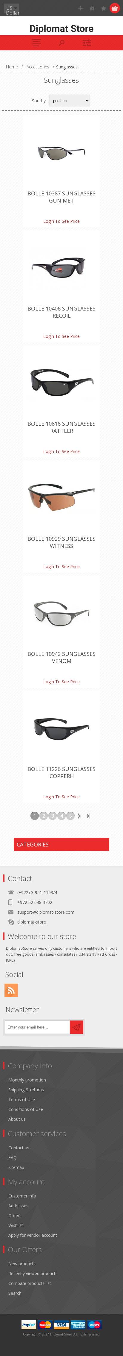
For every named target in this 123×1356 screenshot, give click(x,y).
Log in (92, 8)
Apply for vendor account (32, 1235)
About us (17, 1119)
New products (22, 1263)
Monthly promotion (27, 1080)
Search (14, 1293)
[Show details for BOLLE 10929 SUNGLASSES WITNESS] (61, 499)
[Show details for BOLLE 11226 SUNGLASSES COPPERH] (61, 729)
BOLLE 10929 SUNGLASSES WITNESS (61, 542)
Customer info (22, 1196)
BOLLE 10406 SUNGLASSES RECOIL (61, 312)
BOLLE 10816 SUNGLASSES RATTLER (61, 427)
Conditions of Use (25, 1109)
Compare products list (29, 1283)
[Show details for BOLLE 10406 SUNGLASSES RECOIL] (61, 268)
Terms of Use (21, 1099)
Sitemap (16, 1167)
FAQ (12, 1157)
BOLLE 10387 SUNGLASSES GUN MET (61, 197)
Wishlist (15, 1225)
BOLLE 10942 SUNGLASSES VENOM (61, 657)
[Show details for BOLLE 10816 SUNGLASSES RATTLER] (61, 383)
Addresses (18, 1205)
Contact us (18, 1147)
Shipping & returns (26, 1089)
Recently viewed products (33, 1273)
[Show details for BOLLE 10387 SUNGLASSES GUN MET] (61, 153)
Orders (14, 1215)
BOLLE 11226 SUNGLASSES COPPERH (61, 772)
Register (80, 8)
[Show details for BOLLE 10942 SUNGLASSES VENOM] (61, 614)
